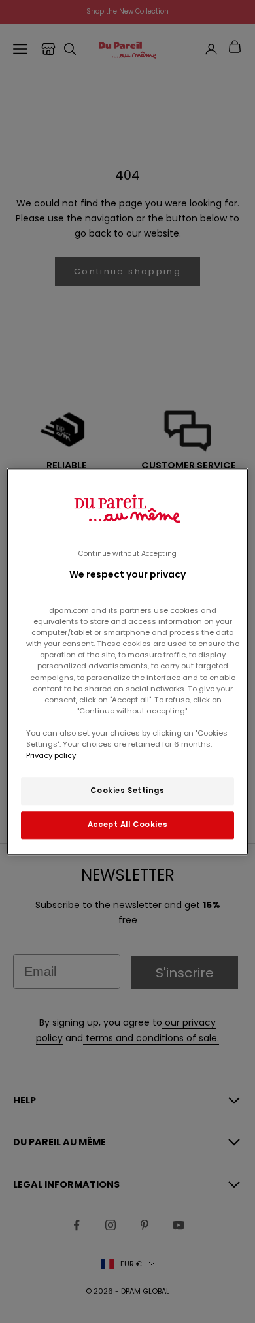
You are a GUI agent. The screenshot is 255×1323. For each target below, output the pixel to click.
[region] (128, 661)
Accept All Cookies (127, 824)
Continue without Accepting (127, 554)
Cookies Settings (127, 790)
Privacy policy (51, 755)
